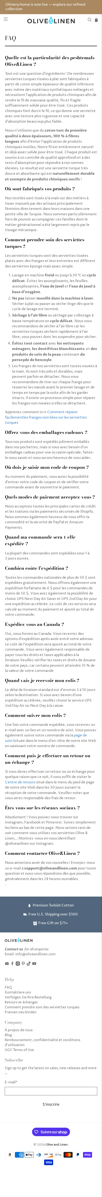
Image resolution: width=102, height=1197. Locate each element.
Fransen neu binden (21, 1012)
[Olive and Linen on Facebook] (12, 964)
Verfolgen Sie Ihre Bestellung (28, 997)
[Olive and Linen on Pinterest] (23, 964)
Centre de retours (20, 782)
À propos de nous (19, 1030)
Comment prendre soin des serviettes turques (42, 1007)
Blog (8, 1035)
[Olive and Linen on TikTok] (29, 964)
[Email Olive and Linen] (7, 964)
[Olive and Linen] (51, 20)
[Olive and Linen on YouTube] (34, 964)
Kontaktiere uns (18, 992)
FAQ (8, 987)
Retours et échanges (21, 1002)
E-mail (11, 1082)
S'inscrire (51, 1104)
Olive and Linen (57, 1145)
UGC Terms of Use (19, 1050)
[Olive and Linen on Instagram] (18, 964)
